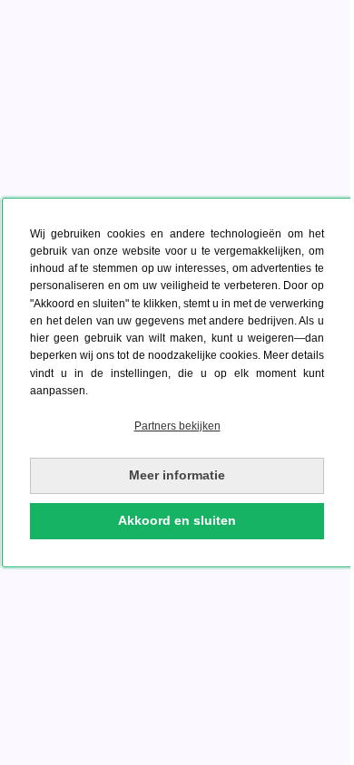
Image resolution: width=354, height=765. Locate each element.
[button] (177, 426)
